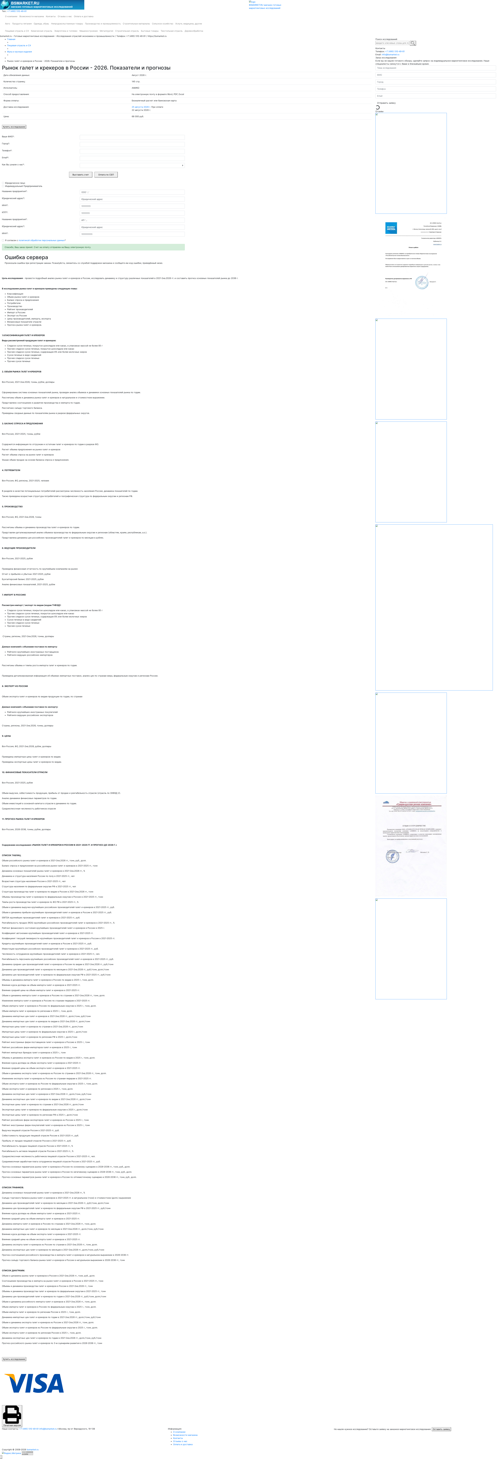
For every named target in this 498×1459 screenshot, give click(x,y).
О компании (11, 16)
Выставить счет (80, 174)
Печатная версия (12, 1425)
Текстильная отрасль (172, 31)
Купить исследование (14, 126)
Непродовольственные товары (67, 23)
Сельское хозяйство (162, 23)
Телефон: (7, 150)
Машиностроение (88, 31)
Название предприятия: (14, 191)
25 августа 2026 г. (141, 107)
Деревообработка (194, 31)
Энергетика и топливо (65, 31)
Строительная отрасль (127, 31)
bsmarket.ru (33, 1449)
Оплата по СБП (106, 174)
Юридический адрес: (13, 198)
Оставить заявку (441, 1429)
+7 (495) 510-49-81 (17, 11)
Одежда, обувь (41, 23)
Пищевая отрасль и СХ (17, 31)
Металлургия (106, 31)
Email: (5, 157)
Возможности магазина (31, 16)
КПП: (5, 212)
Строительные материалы (136, 23)
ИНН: (5, 205)
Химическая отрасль (41, 31)
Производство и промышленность (103, 23)
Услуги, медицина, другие (188, 23)
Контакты (51, 16)
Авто (7, 23)
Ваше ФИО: (8, 136)
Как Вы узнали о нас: (13, 164)
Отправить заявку (386, 103)
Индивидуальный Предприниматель (23, 186)
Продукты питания (22, 23)
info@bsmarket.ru (390, 54)
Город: (6, 143)
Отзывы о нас (65, 16)
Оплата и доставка (83, 16)
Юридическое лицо (15, 183)
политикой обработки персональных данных (42, 240)
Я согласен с (35, 240)
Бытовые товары (150, 31)
